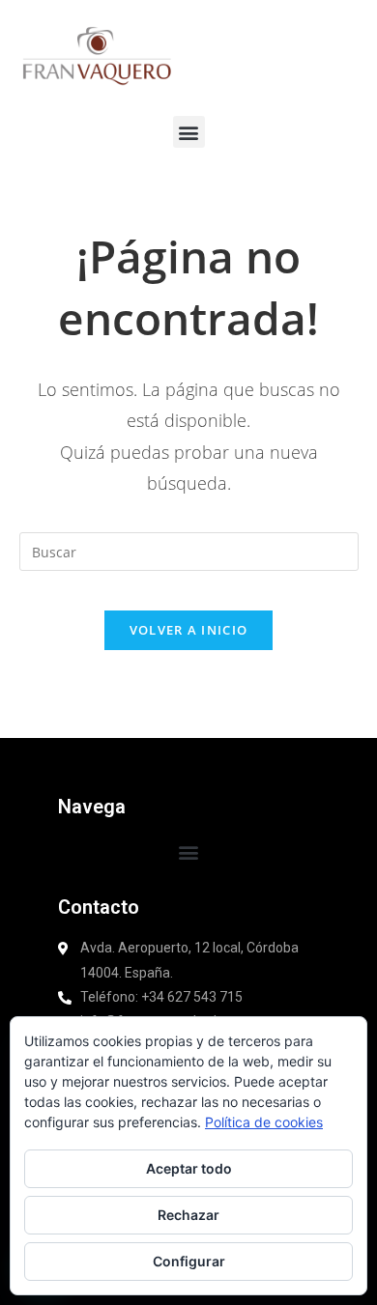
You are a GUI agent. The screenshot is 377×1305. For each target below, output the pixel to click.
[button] (189, 132)
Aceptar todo (189, 1168)
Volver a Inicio (189, 629)
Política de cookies (264, 1122)
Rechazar (188, 1214)
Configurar (189, 1261)
